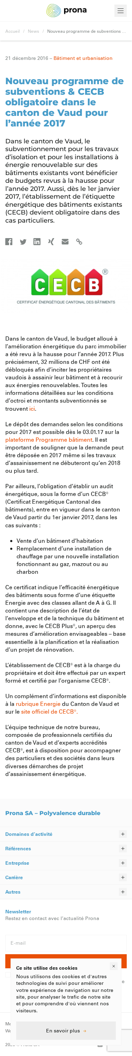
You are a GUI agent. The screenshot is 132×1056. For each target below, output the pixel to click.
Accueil (12, 31)
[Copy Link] (79, 241)
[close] (114, 966)
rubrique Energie (38, 703)
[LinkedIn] (36, 241)
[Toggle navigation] (120, 11)
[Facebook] (8, 241)
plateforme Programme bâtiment (48, 439)
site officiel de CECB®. (49, 711)
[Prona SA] (66, 11)
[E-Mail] (65, 241)
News (33, 31)
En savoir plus (63, 1030)
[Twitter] (22, 241)
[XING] (51, 241)
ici (32, 408)
